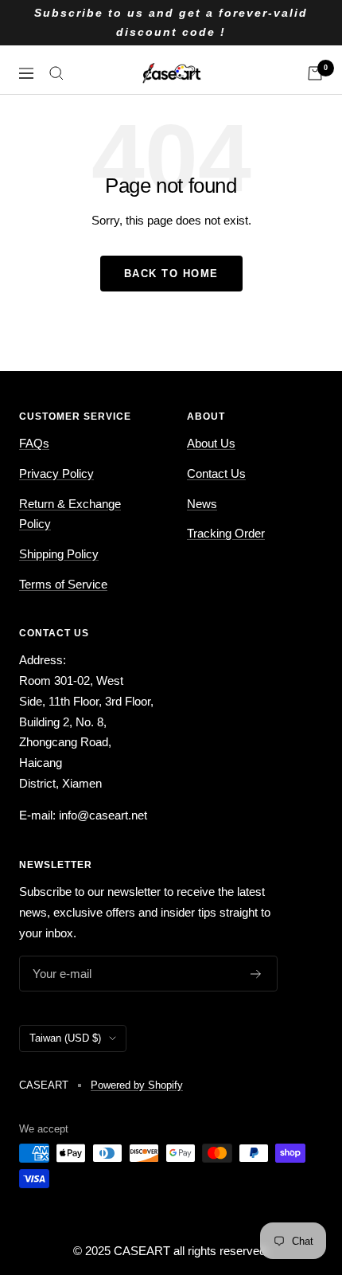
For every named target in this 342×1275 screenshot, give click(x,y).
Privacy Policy (56, 473)
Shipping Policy (59, 554)
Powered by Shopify (137, 1085)
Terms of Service (63, 584)
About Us (211, 443)
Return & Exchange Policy (70, 514)
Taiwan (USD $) (65, 1038)
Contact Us (216, 473)
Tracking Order (226, 533)
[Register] (256, 974)
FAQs (34, 443)
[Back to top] (297, 1160)
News (202, 503)
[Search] (56, 73)
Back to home (171, 274)
